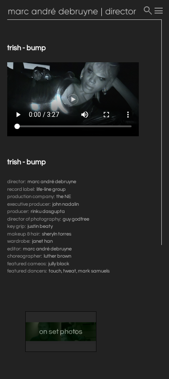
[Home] (74, 12)
